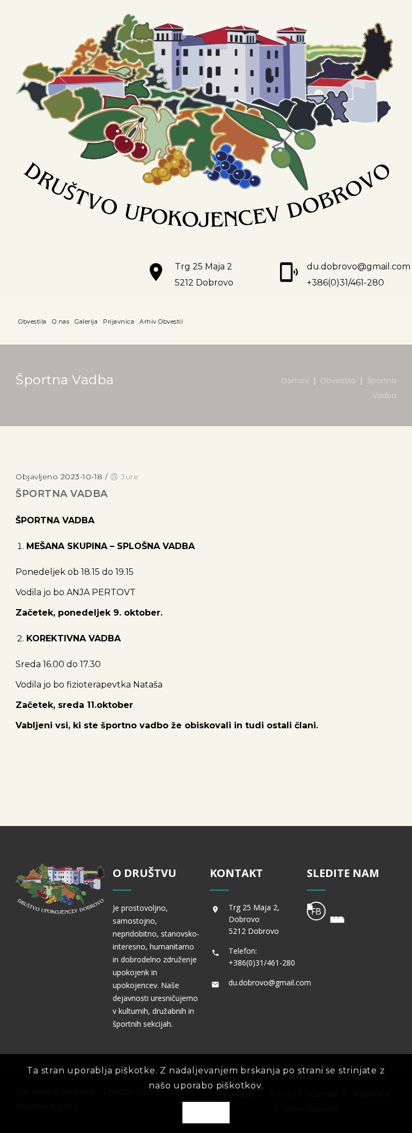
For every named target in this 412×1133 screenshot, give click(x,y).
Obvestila (32, 321)
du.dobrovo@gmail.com (358, 266)
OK (206, 1113)
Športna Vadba (62, 494)
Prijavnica (118, 321)
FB (316, 911)
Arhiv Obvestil (161, 321)
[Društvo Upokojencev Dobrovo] (206, 123)
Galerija (86, 321)
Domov (295, 380)
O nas (61, 321)
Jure (129, 476)
